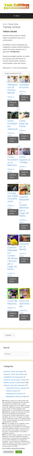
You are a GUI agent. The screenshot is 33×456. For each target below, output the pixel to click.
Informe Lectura (12, 391)
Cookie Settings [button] (8, 452)
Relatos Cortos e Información (14, 382)
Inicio (5, 24)
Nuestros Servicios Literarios (14, 385)
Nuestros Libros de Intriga (13, 371)
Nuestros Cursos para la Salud (15, 380)
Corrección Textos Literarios (16, 388)
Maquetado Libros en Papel (16, 396)
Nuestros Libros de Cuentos (14, 374)
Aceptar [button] (18, 452)
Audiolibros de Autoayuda (13, 377)
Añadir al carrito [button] (12, 104)
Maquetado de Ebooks (14, 393)
